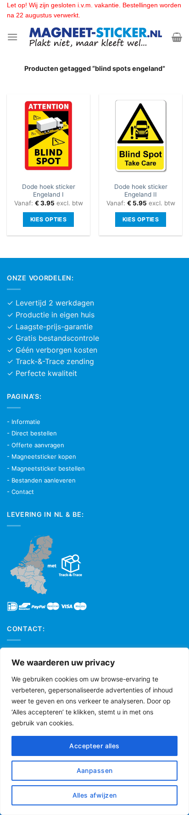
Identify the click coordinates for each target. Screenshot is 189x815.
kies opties (48, 219)
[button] (12, 37)
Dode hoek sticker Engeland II (140, 190)
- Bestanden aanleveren (41, 480)
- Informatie (23, 421)
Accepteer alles (94, 746)
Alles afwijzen (94, 795)
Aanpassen (95, 770)
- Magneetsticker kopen (41, 456)
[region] (94, 731)
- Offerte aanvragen (35, 445)
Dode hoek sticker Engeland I (48, 190)
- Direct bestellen (32, 433)
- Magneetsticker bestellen (46, 468)
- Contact (20, 491)
